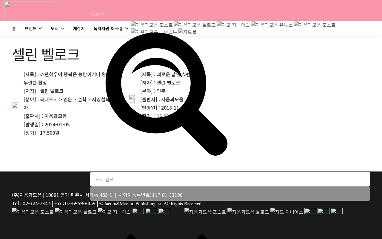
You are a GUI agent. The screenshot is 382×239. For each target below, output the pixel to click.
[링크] (29, 10)
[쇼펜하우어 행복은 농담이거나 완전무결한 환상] (61, 107)
